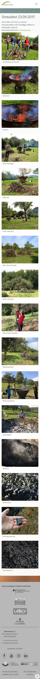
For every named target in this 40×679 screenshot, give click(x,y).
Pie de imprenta (30, 672)
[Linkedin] (25, 656)
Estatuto (29, 674)
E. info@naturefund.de (10, 643)
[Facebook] (4, 656)
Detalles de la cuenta (10, 674)
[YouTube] (11, 656)
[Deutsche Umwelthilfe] (20, 624)
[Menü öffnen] (36, 4)
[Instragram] (18, 656)
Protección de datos (10, 672)
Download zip (24, 30)
